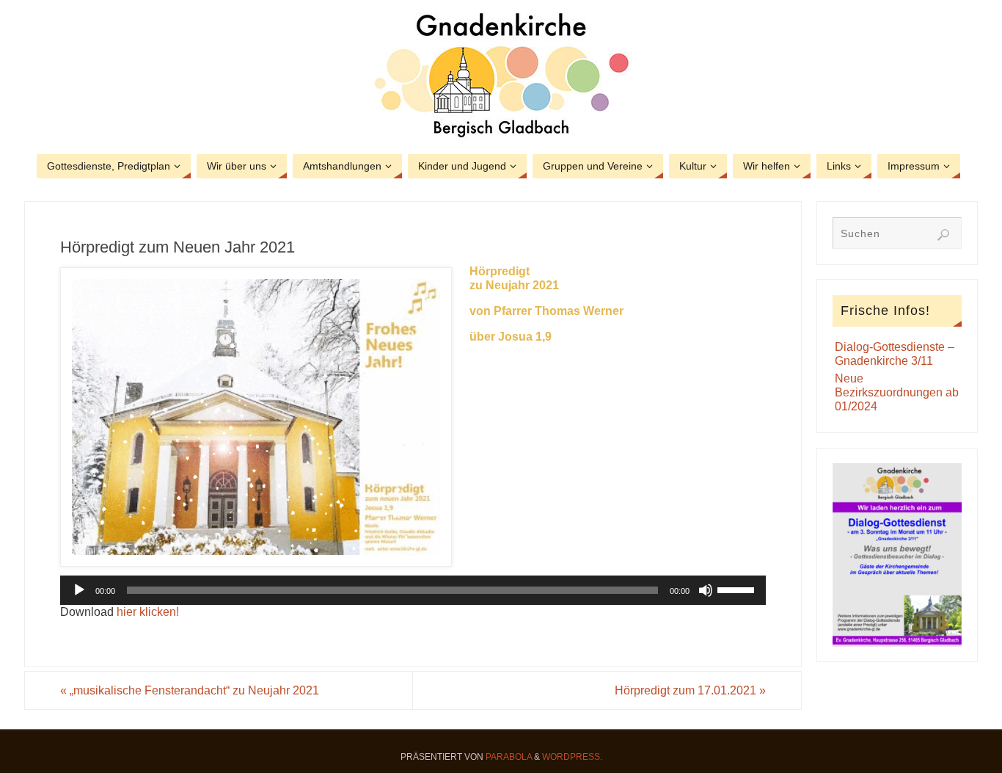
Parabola (509, 757)
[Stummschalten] (705, 590)
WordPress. (572, 757)
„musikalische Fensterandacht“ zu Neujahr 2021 (189, 690)
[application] (413, 590)
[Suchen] (943, 235)
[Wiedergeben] (79, 590)
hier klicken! (148, 612)
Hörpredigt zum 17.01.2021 (690, 690)
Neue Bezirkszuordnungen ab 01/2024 (897, 392)
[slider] (737, 589)
